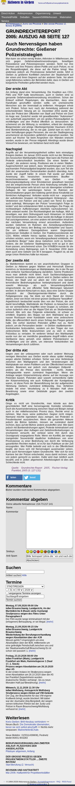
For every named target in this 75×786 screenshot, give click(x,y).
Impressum (50, 782)
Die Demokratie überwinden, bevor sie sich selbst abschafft (28, 726)
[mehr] (50, 621)
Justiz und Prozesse (31, 23)
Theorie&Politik (9, 17)
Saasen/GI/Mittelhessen (44, 17)
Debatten (25, 17)
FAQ (58, 782)
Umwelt (57, 13)
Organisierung (42, 13)
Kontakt (41, 782)
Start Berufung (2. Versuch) (20, 764)
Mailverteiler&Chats (28, 730)
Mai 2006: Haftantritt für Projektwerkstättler (28, 772)
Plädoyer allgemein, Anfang (20, 751)
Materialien (66, 17)
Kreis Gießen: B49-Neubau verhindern (26, 721)
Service (5, 21)
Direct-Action (8, 13)
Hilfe (24, 575)
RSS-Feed (66, 782)
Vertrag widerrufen (38, 784)
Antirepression (25, 13)
